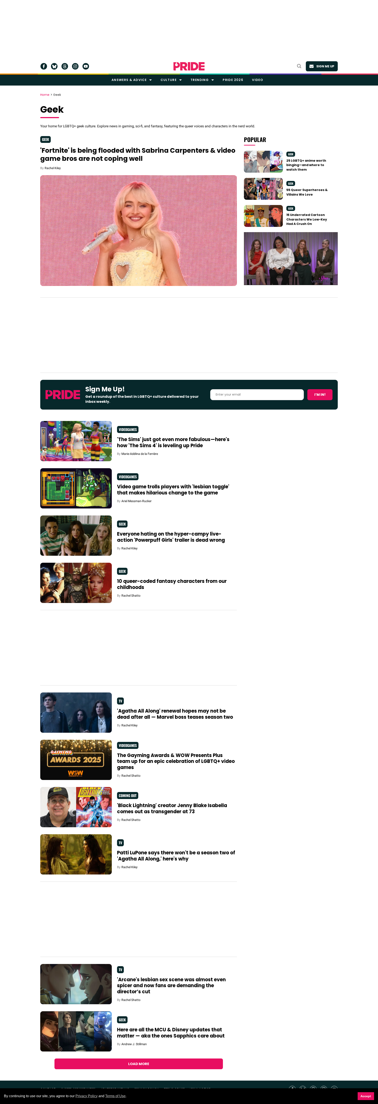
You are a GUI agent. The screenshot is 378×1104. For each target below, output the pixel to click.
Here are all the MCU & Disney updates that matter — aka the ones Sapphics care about (171, 1032)
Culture (169, 80)
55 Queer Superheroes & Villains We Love (307, 192)
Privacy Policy (86, 1096)
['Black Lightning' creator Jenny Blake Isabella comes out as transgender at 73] (76, 806)
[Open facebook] (43, 66)
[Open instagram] (75, 66)
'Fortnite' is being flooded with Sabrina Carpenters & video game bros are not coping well (137, 154)
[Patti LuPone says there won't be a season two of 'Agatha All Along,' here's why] (76, 854)
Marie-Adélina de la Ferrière (139, 454)
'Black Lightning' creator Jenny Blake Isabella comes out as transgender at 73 (172, 808)
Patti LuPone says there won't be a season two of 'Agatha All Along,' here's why (176, 855)
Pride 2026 (233, 80)
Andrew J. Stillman (134, 1044)
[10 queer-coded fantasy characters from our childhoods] (76, 582)
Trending (200, 80)
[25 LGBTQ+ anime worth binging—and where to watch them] (263, 161)
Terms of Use (115, 1096)
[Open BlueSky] (54, 66)
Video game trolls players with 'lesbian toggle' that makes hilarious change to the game (173, 489)
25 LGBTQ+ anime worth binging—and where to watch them (306, 165)
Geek (45, 139)
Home (44, 95)
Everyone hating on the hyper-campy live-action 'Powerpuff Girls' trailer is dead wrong (171, 537)
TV (120, 701)
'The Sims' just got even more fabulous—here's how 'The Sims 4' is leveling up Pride (173, 442)
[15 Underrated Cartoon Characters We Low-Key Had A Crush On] (263, 215)
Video (257, 80)
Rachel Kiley (53, 168)
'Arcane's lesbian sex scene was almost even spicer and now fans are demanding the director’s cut (171, 985)
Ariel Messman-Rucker (136, 501)
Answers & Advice (129, 80)
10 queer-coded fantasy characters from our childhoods (172, 584)
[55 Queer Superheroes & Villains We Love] (263, 188)
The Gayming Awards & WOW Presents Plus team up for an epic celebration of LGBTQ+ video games (176, 761)
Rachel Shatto (130, 595)
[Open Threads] (64, 66)
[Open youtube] (85, 66)
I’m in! (320, 394)
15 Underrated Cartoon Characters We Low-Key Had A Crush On (306, 219)
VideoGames (128, 429)
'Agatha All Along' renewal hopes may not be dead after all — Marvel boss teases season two (175, 714)
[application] (291, 258)
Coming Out (127, 795)
